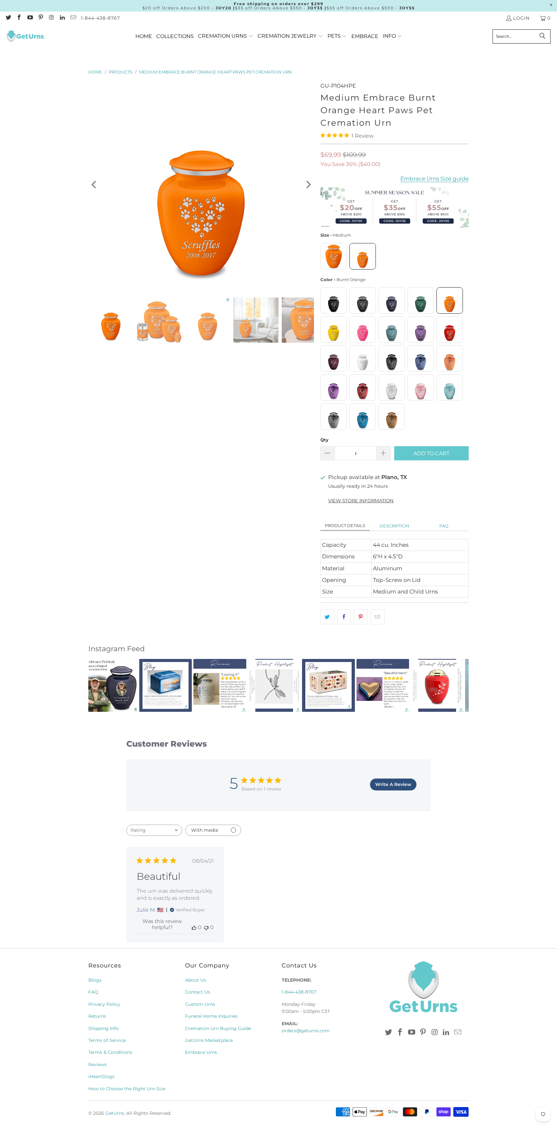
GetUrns (114, 1113)
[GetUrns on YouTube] (29, 18)
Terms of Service (107, 1040)
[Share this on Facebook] (344, 616)
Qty (324, 439)
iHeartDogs (101, 1076)
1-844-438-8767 (100, 18)
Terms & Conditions (110, 1052)
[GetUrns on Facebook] (19, 18)
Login (521, 18)
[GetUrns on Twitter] (8, 18)
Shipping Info (103, 1028)
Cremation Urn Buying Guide (218, 1028)
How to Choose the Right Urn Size (126, 1089)
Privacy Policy (104, 1004)
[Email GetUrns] (73, 18)
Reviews (97, 1064)
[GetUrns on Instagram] (51, 18)
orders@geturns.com (306, 1031)
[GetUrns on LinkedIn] (62, 18)
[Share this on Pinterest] (361, 616)
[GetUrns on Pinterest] (40, 18)
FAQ (443, 525)
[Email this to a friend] (378, 616)
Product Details (345, 525)
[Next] (307, 185)
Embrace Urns (201, 1052)
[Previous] (94, 185)
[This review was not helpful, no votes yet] (206, 927)
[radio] (333, 256)
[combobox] (154, 830)
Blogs (95, 980)
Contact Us (197, 992)
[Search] (542, 36)
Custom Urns (200, 1004)
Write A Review (393, 784)
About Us (195, 980)
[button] (225, 36)
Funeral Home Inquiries (211, 1016)
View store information (361, 501)
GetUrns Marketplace (209, 1040)
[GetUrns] (25, 36)
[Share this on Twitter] (327, 616)
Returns (97, 1016)
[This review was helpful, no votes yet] (194, 927)
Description (394, 525)
